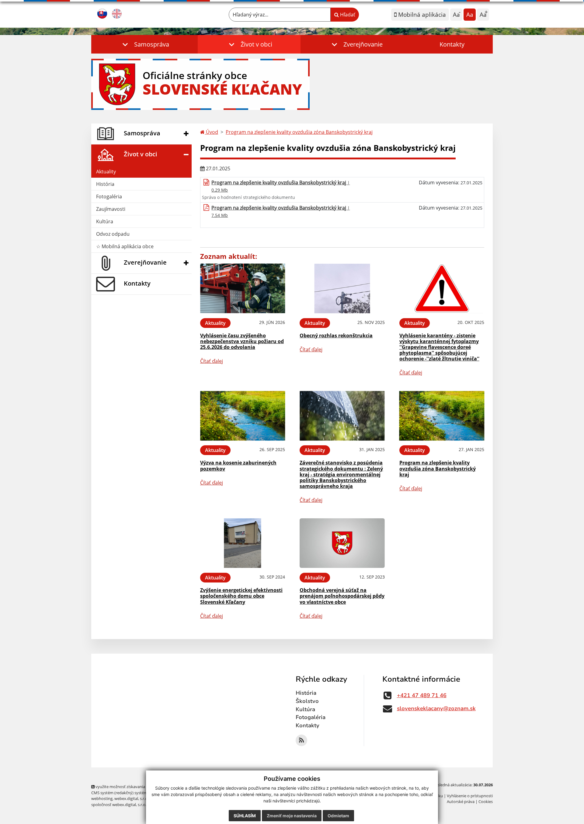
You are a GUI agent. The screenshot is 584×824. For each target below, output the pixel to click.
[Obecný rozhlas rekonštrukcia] (342, 288)
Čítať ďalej (211, 361)
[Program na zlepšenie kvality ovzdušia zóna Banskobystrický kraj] (441, 415)
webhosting (102, 798)
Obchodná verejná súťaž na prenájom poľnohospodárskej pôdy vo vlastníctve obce (342, 596)
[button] (144, 44)
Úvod (211, 132)
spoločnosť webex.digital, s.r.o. (118, 804)
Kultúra (104, 221)
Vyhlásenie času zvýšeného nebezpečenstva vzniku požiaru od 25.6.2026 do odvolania (242, 341)
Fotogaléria (109, 196)
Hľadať (347, 14)
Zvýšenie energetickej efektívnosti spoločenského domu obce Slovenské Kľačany (241, 596)
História (105, 184)
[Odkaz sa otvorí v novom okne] (301, 740)
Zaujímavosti (110, 209)
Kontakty (452, 44)
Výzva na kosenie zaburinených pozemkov (238, 465)
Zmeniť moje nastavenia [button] (292, 815)
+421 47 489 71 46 (422, 695)
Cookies (485, 801)
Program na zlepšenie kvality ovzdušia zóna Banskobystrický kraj (299, 132)
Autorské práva (460, 801)
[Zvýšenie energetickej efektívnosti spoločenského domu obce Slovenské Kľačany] (242, 543)
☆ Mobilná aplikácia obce (125, 246)
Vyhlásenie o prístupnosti (470, 795)
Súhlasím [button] (245, 815)
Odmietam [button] (338, 815)
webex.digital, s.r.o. (131, 798)
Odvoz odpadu (113, 234)
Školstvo (307, 701)
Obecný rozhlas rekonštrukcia (336, 335)
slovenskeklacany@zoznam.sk (436, 708)
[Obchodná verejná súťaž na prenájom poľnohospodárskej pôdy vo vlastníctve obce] (342, 543)
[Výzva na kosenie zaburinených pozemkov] (242, 415)
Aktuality (106, 171)
